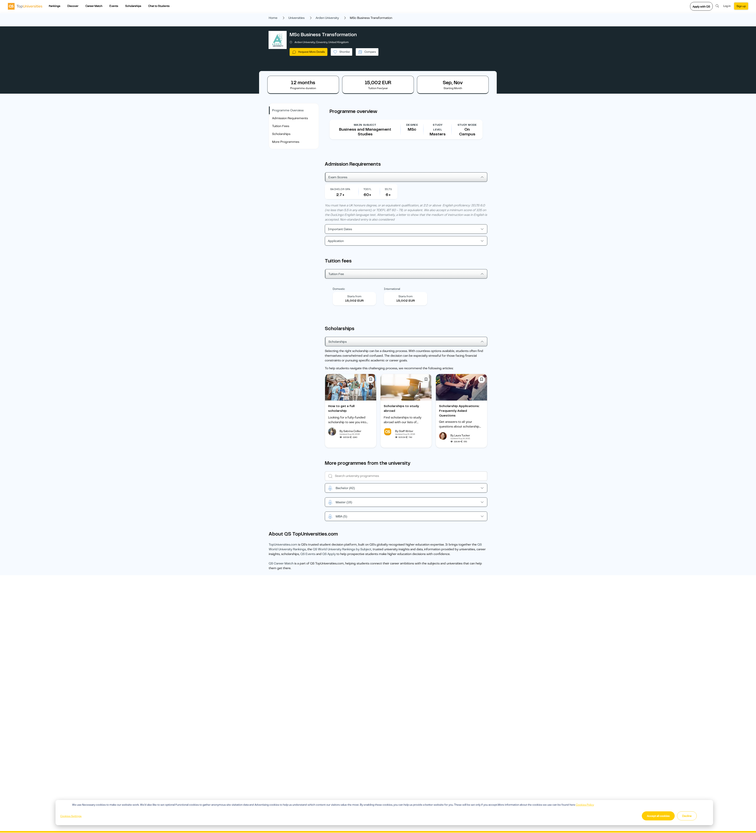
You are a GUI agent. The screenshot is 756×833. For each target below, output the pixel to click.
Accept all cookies (658, 816)
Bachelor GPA (340, 189)
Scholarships (133, 6)
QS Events (307, 554)
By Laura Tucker (460, 435)
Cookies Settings (71, 816)
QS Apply (329, 554)
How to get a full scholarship (341, 408)
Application (336, 241)
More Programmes (285, 142)
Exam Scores (337, 177)
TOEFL (367, 189)
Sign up (741, 6)
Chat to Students (159, 6)
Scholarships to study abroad (401, 408)
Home (273, 18)
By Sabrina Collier (350, 431)
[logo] (25, 6)
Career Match (93, 6)
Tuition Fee (336, 274)
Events (113, 6)
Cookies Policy (585, 804)
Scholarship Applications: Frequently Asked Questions (459, 410)
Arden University (327, 18)
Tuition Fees (280, 126)
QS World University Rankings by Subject (342, 549)
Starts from (354, 296)
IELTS (388, 189)
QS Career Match (281, 563)
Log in (727, 6)
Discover (72, 6)
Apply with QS (701, 6)
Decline (687, 816)
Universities (296, 18)
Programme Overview (288, 110)
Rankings (54, 6)
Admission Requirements (290, 118)
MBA (341, 516)
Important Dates (340, 229)
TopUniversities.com (283, 545)
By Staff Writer (404, 431)
